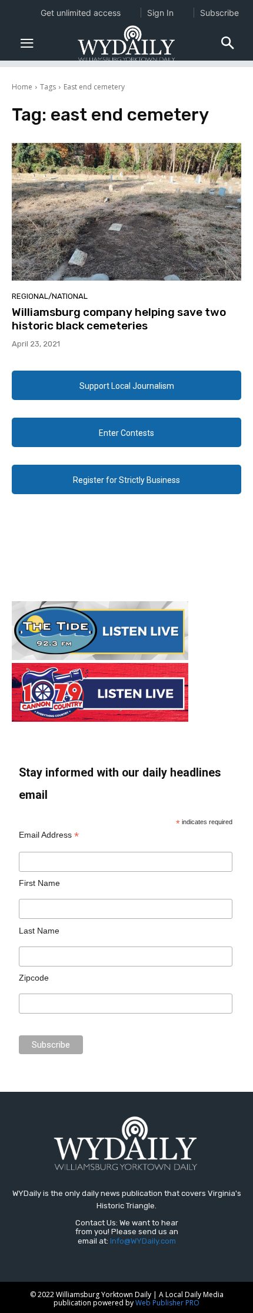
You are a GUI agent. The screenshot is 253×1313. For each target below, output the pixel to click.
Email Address (49, 835)
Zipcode (34, 977)
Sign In (160, 13)
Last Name (39, 930)
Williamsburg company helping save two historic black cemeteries (119, 318)
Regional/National (50, 296)
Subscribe (219, 13)
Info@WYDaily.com (143, 1241)
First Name (39, 883)
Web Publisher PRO (167, 1303)
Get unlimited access (81, 13)
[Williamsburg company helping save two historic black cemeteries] (126, 212)
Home (22, 87)
